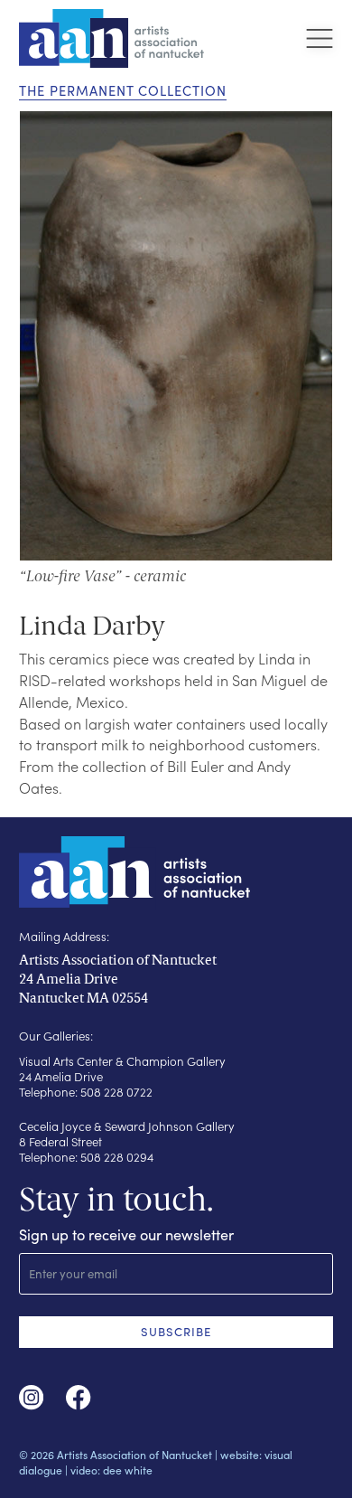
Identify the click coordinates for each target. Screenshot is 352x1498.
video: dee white (111, 1470)
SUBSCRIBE (176, 1332)
